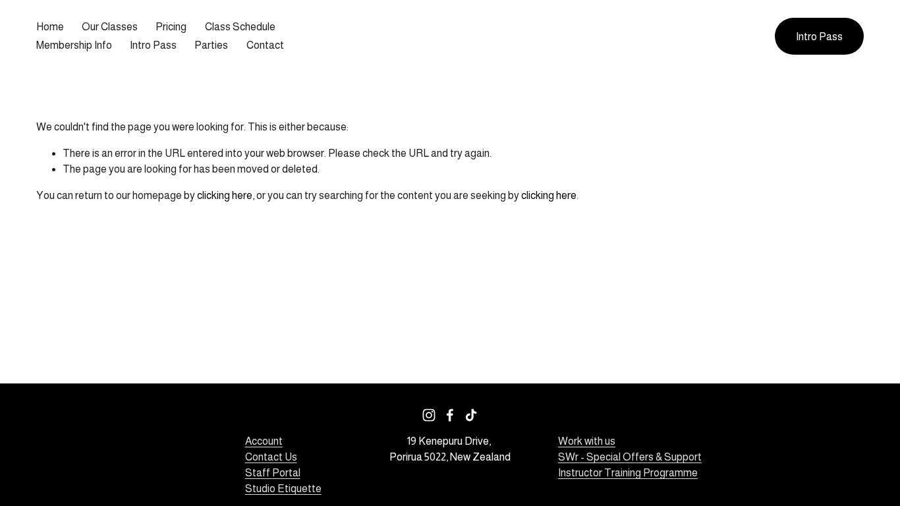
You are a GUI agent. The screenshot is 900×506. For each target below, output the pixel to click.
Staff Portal (272, 472)
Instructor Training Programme (628, 472)
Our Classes (110, 26)
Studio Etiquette (283, 488)
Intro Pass (153, 45)
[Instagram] (429, 415)
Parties (211, 45)
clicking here (224, 195)
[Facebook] (450, 415)
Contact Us (271, 457)
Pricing (170, 26)
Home (50, 26)
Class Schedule (240, 26)
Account (264, 441)
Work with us (586, 441)
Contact (265, 45)
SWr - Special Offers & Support (630, 457)
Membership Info (74, 45)
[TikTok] (471, 415)
